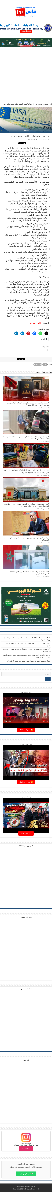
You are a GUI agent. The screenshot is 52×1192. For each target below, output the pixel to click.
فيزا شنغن (38, 364)
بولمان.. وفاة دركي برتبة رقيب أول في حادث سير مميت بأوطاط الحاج (28, 661)
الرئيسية (47, 104)
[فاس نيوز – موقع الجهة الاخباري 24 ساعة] (26, 11)
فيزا (45, 364)
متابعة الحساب (26, 1148)
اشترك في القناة (26, 833)
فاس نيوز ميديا (34, 323)
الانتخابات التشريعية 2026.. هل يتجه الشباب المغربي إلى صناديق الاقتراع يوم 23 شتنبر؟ (28, 404)
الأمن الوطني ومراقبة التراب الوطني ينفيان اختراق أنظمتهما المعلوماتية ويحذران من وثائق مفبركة (26, 505)
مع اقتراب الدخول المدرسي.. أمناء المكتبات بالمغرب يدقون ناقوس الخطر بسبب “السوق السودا (26, 471)
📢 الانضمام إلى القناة (26, 1174)
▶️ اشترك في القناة (26, 730)
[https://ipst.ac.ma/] (26, 28)
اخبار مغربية (39, 104)
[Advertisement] (26, 75)
